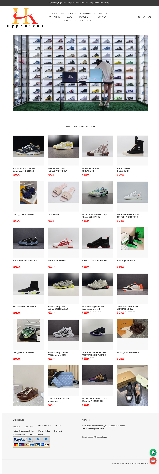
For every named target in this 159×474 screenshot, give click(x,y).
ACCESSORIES (86, 20)
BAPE (69, 17)
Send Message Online (93, 428)
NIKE (101, 13)
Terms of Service (36, 434)
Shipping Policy (19, 434)
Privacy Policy (44, 431)
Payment (58, 431)
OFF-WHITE (54, 17)
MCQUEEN (84, 17)
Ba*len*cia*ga (85, 13)
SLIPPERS (67, 20)
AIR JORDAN (67, 13)
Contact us (29, 427)
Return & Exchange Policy (23, 431)
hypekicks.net (129, 463)
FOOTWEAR (102, 17)
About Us (16, 427)
